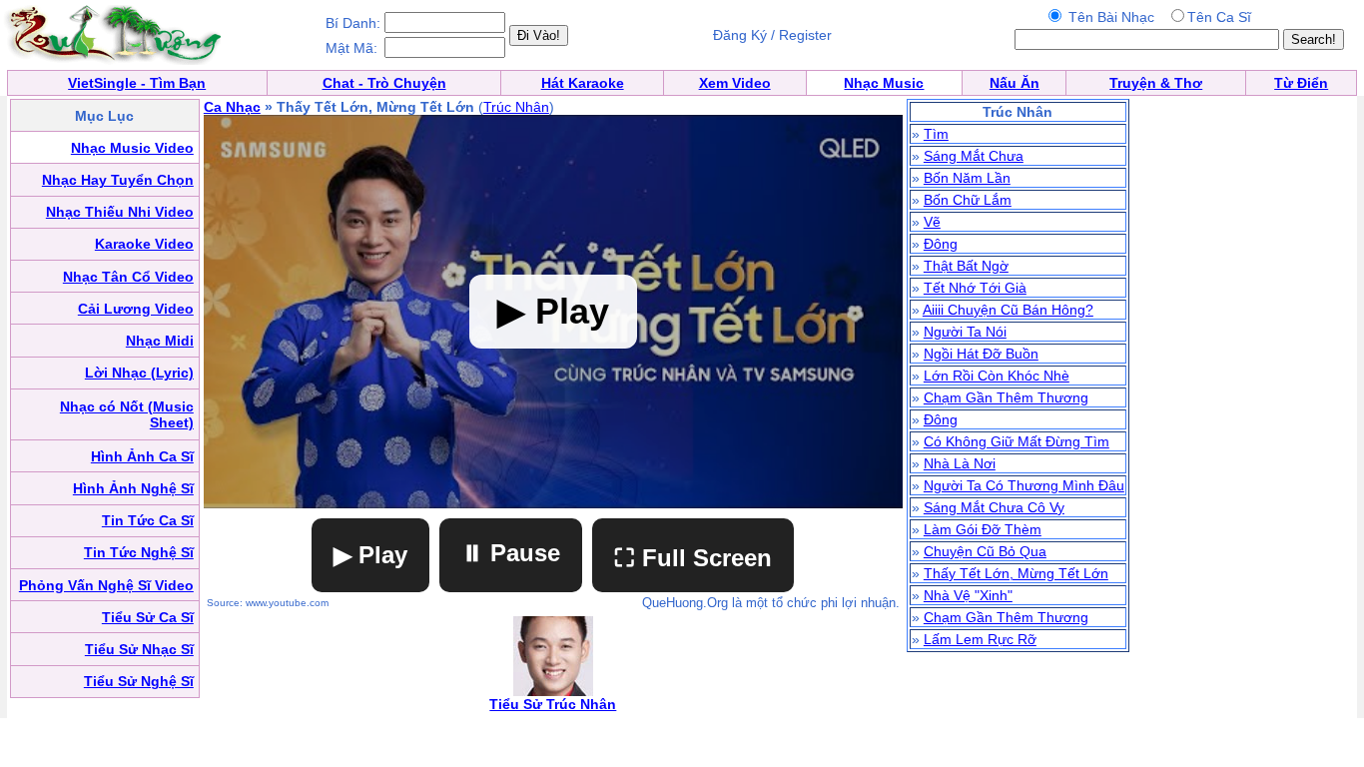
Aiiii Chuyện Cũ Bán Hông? (1008, 310)
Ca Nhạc (232, 107)
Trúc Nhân (516, 107)
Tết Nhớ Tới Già (975, 288)
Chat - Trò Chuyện (384, 83)
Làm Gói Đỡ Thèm (982, 529)
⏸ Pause (510, 552)
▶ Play (370, 554)
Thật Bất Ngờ (966, 266)
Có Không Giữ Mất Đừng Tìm (1016, 441)
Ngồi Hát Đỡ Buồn (981, 354)
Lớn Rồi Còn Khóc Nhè (996, 376)
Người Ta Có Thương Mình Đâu (1024, 485)
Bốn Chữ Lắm (968, 200)
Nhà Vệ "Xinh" (968, 595)
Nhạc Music (884, 83)
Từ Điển (1301, 83)
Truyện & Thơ (1155, 83)
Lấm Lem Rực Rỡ (980, 639)
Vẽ (932, 222)
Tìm (936, 134)
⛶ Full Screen (693, 557)
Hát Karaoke (582, 83)
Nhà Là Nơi (960, 463)
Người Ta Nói (965, 332)
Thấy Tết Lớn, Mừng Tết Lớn (1016, 573)
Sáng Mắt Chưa (973, 156)
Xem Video (735, 83)
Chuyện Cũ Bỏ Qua (985, 551)
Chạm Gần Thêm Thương (1006, 397)
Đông (941, 244)
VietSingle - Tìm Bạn (137, 83)
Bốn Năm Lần (967, 178)
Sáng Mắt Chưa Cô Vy (994, 507)
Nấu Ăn (1014, 83)
